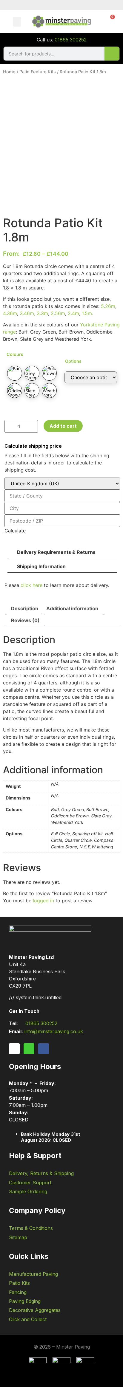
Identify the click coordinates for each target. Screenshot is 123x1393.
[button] (17, 22)
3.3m (42, 313)
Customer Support (30, 1183)
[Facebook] (43, 1048)
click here (31, 585)
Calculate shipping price (33, 446)
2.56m (58, 313)
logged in (43, 901)
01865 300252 (71, 40)
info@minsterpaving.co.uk (53, 1031)
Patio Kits (19, 1283)
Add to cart (63, 426)
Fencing (18, 1292)
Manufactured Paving (33, 1274)
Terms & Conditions (31, 1228)
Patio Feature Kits (37, 72)
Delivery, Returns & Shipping (41, 1173)
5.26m (108, 306)
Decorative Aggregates (35, 1310)
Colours (15, 354)
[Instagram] (14, 1048)
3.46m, (28, 313)
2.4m (73, 313)
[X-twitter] (29, 1048)
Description (24, 608)
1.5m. (87, 313)
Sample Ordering (28, 1191)
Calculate (15, 531)
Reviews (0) (25, 620)
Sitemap (18, 1237)
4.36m (10, 313)
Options (73, 361)
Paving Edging (25, 1301)
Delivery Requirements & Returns (56, 552)
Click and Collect (28, 1319)
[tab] (24, 608)
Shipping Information (41, 566)
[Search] (111, 54)
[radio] (14, 373)
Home (9, 72)
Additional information (72, 608)
